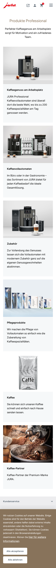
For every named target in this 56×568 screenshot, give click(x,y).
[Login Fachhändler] (28, 5)
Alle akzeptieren (15, 551)
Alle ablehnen (15, 559)
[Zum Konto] (35, 5)
